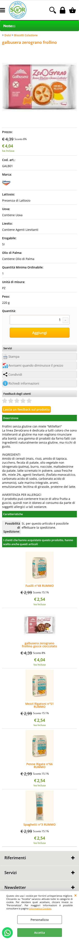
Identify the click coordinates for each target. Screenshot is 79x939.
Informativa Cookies (40, 908)
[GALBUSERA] (6, 186)
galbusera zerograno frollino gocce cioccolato (39, 645)
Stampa (13, 356)
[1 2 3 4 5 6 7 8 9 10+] (40, 320)
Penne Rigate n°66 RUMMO (39, 766)
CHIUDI (75, 895)
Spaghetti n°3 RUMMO (39, 824)
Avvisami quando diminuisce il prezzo (35, 365)
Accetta (39, 933)
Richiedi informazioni (23, 383)
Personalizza (40, 920)
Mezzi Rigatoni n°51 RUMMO (39, 705)
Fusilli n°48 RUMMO (39, 585)
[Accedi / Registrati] (63, 10)
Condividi (15, 374)
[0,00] (73, 10)
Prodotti (9, 26)
